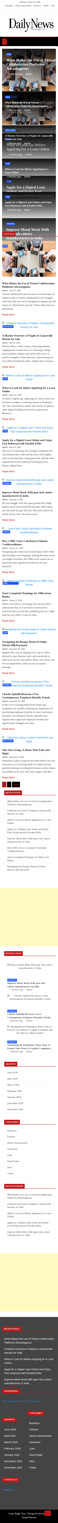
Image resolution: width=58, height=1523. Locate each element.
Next (16, 784)
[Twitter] (26, 10)
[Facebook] (22, 10)
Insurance (12, 1149)
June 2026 (12, 1072)
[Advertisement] (29, 917)
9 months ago (16, 1051)
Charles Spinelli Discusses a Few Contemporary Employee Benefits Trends (29, 1016)
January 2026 (14, 1097)
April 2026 (12, 1079)
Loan (8, 163)
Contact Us (8, 1489)
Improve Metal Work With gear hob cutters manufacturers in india (26, 985)
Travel (10, 1173)
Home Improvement (23, 6)
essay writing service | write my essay (21, 1401)
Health (46, 6)
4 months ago (14, 143)
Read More (8, 314)
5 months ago (14, 177)
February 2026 (14, 1091)
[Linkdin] (34, 10)
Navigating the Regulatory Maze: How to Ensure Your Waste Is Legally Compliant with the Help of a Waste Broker (28, 1047)
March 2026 (13, 1085)
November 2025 (15, 1109)
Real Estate (10, 130)
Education (9, 6)
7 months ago (16, 990)
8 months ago (16, 1021)
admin (28, 74)
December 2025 (15, 1103)
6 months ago (14, 210)
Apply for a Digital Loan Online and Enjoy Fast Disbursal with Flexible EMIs (29, 191)
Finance (6, 532)
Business (37, 6)
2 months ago (15, 74)
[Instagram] (30, 10)
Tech (53, 6)
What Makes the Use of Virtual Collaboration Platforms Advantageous (30, 64)
